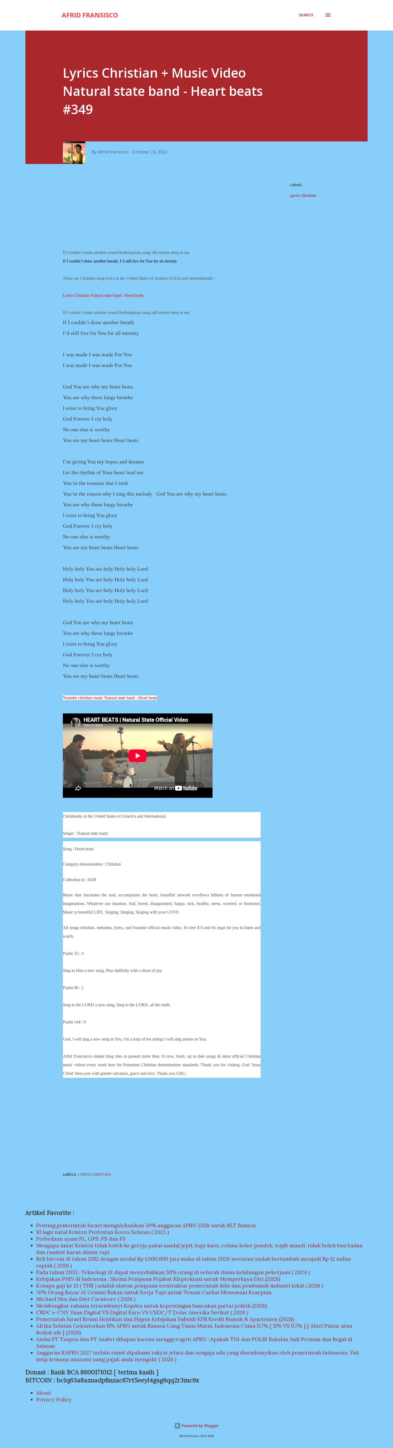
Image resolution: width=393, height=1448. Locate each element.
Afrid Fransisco (90, 14)
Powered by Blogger (200, 1425)
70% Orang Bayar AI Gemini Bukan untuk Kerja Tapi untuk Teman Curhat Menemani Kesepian (154, 1292)
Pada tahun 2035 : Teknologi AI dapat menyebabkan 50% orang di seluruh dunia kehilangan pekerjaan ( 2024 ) (173, 1272)
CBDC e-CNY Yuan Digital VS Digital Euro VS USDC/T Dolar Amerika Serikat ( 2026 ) (142, 1312)
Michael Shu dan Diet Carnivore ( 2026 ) (86, 1299)
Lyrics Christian (303, 195)
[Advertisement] (164, 206)
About (43, 1392)
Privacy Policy (54, 1399)
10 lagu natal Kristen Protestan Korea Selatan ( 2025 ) (102, 1232)
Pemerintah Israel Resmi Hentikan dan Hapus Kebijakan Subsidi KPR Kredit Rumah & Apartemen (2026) (165, 1319)
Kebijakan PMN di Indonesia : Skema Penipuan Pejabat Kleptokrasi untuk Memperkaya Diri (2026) (158, 1278)
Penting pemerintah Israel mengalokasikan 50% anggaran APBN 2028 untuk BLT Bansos (146, 1225)
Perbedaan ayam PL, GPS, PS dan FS (81, 1238)
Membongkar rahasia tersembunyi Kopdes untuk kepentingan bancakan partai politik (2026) (151, 1305)
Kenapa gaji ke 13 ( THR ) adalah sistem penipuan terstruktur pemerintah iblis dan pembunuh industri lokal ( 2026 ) (179, 1285)
